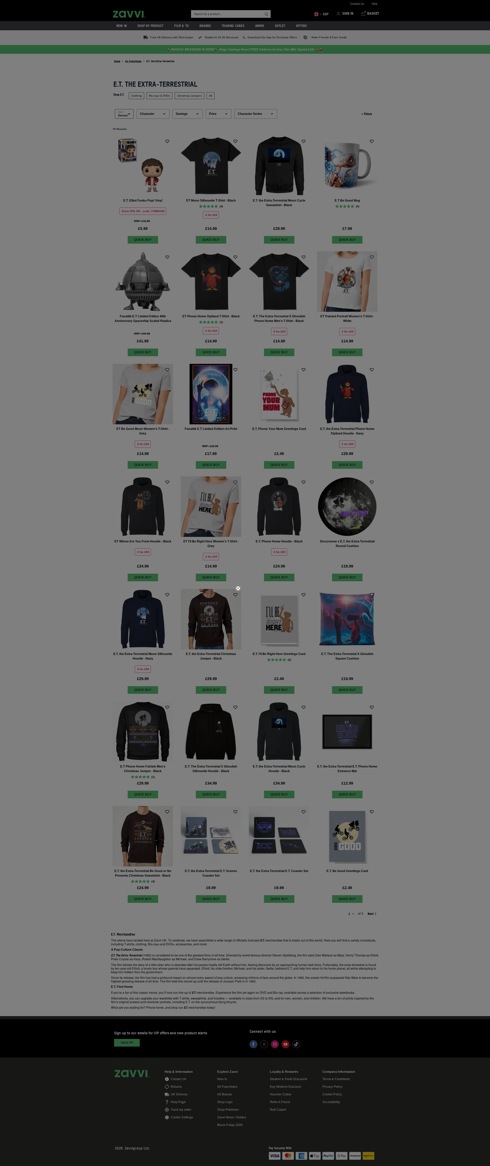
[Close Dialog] (238, 588)
